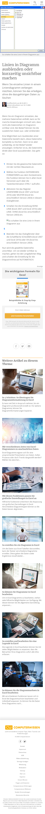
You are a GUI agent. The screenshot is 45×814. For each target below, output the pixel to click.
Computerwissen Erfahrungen (22, 786)
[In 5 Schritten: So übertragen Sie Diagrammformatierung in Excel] (22, 381)
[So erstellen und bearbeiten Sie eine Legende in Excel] (22, 625)
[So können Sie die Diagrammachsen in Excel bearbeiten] (22, 674)
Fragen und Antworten (22, 783)
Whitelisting (22, 765)
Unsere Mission (22, 780)
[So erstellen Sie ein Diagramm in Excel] (22, 529)
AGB (22, 755)
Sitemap (22, 771)
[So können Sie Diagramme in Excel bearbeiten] (22, 575)
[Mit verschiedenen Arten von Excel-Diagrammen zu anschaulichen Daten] (22, 430)
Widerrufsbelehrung (22, 758)
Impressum (22, 749)
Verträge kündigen (22, 761)
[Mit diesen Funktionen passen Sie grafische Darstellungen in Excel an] (22, 479)
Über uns (22, 774)
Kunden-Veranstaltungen (22, 792)
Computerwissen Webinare (22, 789)
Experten (22, 777)
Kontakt (22, 746)
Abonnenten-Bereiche (22, 795)
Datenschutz (22, 752)
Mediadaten (22, 768)
